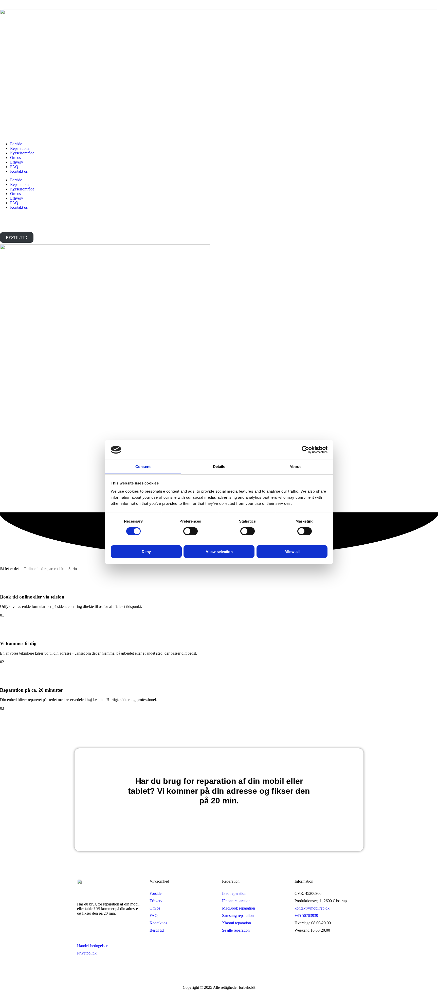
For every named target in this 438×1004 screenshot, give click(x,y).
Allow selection (219, 551)
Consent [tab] (143, 466)
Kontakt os (19, 171)
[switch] (190, 531)
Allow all (292, 551)
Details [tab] (219, 466)
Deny (146, 551)
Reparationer (20, 148)
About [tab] (295, 466)
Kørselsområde (22, 153)
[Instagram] (101, 931)
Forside (16, 144)
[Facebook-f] (83, 931)
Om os (15, 157)
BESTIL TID (16, 237)
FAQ (14, 167)
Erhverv (16, 162)
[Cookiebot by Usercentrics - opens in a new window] (305, 450)
